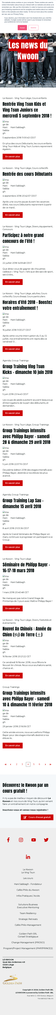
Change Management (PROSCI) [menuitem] (28, 942)
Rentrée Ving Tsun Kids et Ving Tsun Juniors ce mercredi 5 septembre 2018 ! (27, 110)
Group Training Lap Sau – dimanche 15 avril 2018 (23, 503)
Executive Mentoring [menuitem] (28, 907)
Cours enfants (39, 98)
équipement (45, 226)
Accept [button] (22, 27)
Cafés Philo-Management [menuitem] (28, 925)
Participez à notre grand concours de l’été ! (23, 238)
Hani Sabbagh (18, 127)
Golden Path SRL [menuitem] (28, 934)
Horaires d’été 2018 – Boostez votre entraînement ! (27, 305)
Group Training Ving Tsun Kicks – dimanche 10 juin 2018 (28, 369)
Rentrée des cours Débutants (27, 174)
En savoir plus (12, 156)
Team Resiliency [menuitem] (28, 913)
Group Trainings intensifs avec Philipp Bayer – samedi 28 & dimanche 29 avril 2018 (26, 436)
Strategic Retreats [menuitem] (28, 919)
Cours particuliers (36, 296)
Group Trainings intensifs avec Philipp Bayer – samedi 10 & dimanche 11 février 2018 (27, 699)
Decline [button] (33, 27)
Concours (8, 229)
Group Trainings (20, 360)
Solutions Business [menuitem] (28, 904)
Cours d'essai (19, 296)
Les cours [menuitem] (28, 878)
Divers (35, 226)
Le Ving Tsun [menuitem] (28, 872)
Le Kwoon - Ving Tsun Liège (17, 98)
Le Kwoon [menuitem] (28, 869)
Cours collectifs (40, 168)
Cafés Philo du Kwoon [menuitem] (28, 890)
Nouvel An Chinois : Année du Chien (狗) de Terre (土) (27, 632)
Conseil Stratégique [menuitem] (28, 936)
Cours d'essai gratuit (40, 817)
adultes (36, 293)
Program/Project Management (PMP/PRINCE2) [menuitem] (28, 948)
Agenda (7, 360)
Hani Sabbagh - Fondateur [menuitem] (28, 884)
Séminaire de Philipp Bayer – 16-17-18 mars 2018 (26, 567)
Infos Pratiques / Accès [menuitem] (28, 896)
